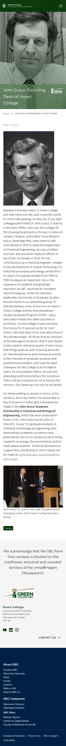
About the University (14, 673)
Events (7, 681)
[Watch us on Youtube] (5, 629)
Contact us (47, 637)
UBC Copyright (50, 736)
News (6, 677)
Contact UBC (10, 669)
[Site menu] (59, 5)
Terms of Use (34, 736)
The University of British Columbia (33, 655)
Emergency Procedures (14, 736)
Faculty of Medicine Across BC (19, 724)
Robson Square (11, 717)
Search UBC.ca (11, 692)
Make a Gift (9, 688)
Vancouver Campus (13, 704)
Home (6, 113)
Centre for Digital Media (16, 720)
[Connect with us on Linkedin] (11, 629)
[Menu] (60, 5)
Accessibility (9, 740)
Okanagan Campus (13, 707)
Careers (7, 684)
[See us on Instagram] (17, 629)
